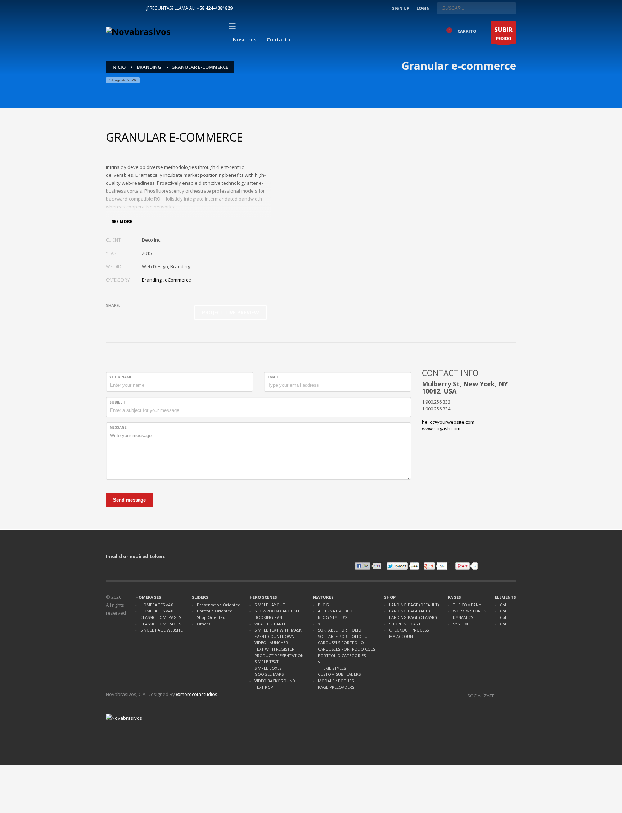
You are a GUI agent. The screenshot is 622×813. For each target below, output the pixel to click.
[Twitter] (122, 8)
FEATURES (323, 597)
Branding (152, 280)
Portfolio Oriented (215, 611)
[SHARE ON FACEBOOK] (123, 315)
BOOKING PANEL (270, 617)
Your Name (120, 376)
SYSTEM (460, 623)
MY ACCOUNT (402, 636)
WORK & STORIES (469, 611)
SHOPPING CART (405, 623)
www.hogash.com (441, 428)
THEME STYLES (332, 668)
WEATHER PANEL (270, 623)
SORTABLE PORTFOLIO (339, 630)
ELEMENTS (505, 597)
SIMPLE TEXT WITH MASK (278, 630)
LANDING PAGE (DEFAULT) (414, 604)
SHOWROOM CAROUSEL (277, 611)
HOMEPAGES (148, 597)
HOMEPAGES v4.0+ (158, 604)
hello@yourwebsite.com (448, 422)
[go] (509, 7)
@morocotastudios (196, 694)
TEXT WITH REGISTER (274, 649)
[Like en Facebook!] (510, 695)
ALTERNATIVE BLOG (337, 611)
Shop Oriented (211, 617)
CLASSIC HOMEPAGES (160, 617)
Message (118, 427)
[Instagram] (132, 8)
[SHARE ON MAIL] (161, 315)
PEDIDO (503, 33)
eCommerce (178, 280)
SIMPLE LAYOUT (269, 604)
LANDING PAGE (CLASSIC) (413, 617)
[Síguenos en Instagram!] (500, 695)
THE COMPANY (467, 604)
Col (503, 604)
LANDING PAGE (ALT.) (409, 611)
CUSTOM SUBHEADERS (339, 674)
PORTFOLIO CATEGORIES (342, 655)
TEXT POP (263, 687)
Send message (129, 500)
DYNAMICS (463, 617)
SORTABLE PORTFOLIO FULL (345, 636)
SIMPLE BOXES (267, 668)
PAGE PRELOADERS (336, 687)
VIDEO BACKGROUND (274, 680)
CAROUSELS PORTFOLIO (341, 642)
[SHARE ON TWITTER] (111, 315)
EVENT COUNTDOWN (274, 636)
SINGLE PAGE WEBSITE (161, 630)
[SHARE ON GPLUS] (136, 315)
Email (273, 376)
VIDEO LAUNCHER (271, 642)
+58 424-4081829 (215, 8)
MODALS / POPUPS (336, 680)
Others (203, 623)
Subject (117, 402)
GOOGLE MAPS (269, 674)
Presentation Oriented (218, 604)
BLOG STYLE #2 (332, 617)
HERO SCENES (263, 597)
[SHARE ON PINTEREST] (149, 315)
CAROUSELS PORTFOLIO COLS (346, 649)
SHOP (390, 597)
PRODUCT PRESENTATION (279, 655)
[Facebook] (111, 8)
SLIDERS (200, 597)
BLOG (323, 604)
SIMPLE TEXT (266, 661)
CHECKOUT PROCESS (409, 630)
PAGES (454, 597)
